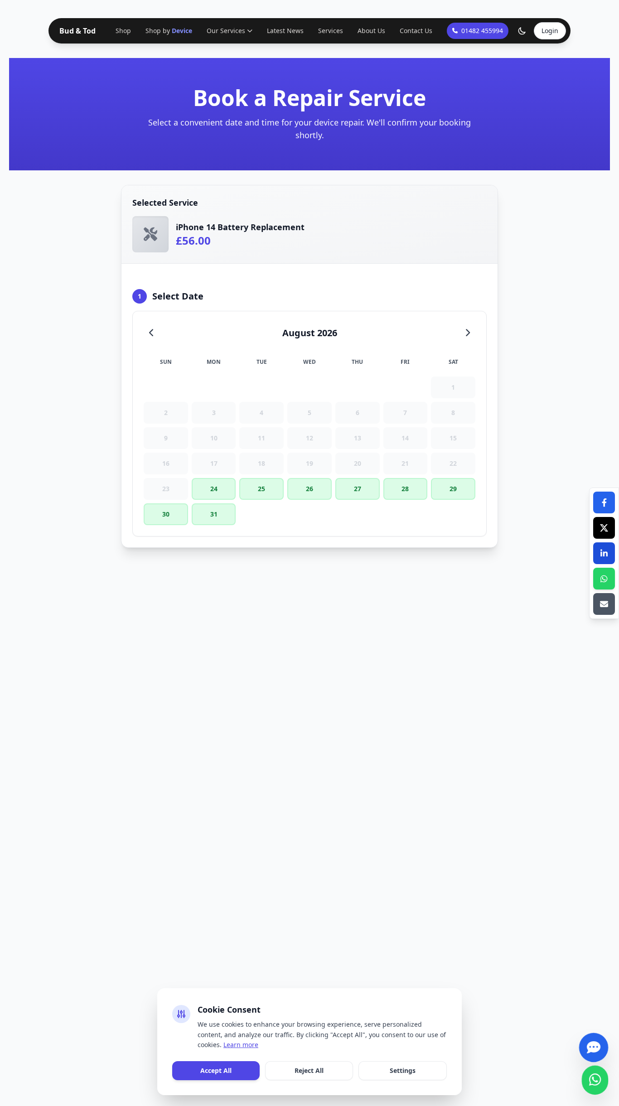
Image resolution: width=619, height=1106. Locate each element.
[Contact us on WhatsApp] (595, 1076)
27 (357, 488)
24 (214, 488)
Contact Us (416, 30)
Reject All (309, 1070)
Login (550, 30)
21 (405, 463)
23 (165, 488)
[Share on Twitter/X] (604, 528)
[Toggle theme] (522, 31)
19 (309, 463)
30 (165, 514)
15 (453, 438)
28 (405, 488)
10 (214, 438)
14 (405, 438)
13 (357, 438)
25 (261, 488)
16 (165, 463)
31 (214, 514)
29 (453, 488)
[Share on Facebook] (604, 502)
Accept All (216, 1070)
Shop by (168, 30)
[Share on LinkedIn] (604, 553)
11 (261, 438)
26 (309, 488)
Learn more (240, 1044)
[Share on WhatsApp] (604, 578)
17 (214, 463)
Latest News (285, 30)
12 (309, 438)
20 (357, 463)
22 (453, 463)
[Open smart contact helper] (593, 1044)
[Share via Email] (604, 604)
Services (330, 30)
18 (261, 463)
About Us (371, 30)
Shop (123, 30)
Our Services (226, 30)
